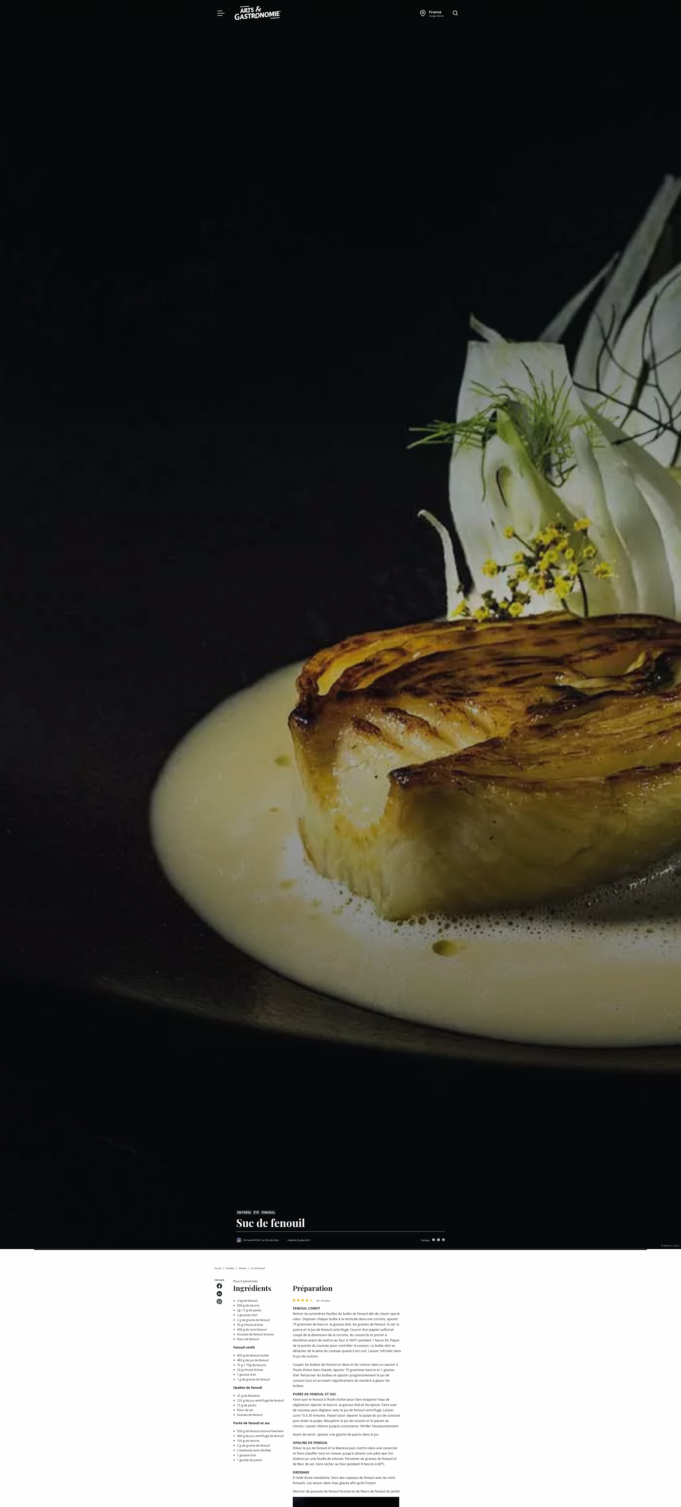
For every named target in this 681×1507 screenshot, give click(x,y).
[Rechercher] (455, 13)
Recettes (230, 1268)
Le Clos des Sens (270, 1240)
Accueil (218, 1268)
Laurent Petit (253, 1240)
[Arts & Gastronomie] (258, 13)
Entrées (244, 1212)
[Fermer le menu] (220, 13)
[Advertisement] (438, 1301)
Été (256, 1212)
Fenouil (268, 1212)
